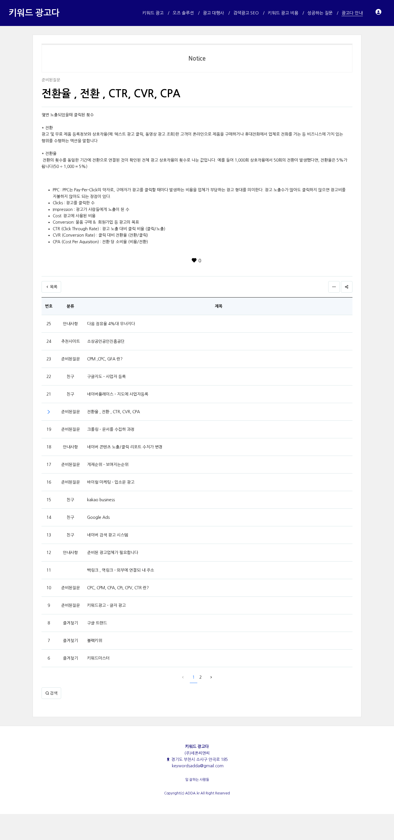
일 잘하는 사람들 (197, 779)
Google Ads (98, 517)
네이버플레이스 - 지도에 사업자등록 (117, 394)
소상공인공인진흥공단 (106, 341)
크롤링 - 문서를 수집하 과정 (110, 429)
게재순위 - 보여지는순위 (107, 465)
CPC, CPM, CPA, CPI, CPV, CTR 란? (118, 588)
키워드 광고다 (34, 13)
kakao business (101, 500)
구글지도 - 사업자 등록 (106, 377)
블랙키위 (94, 641)
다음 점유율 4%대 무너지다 (111, 324)
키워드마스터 (98, 658)
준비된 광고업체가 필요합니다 (112, 553)
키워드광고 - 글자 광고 (106, 605)
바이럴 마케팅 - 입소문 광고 (110, 482)
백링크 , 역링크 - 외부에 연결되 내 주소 (120, 570)
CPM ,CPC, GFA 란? (105, 359)
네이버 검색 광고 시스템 (107, 535)
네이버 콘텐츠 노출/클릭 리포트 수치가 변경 (124, 447)
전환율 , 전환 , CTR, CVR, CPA (113, 412)
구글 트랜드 (97, 623)
